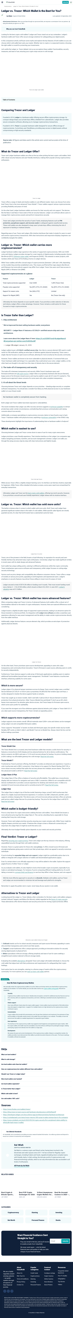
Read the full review (30, 771)
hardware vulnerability (49, 417)
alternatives (21, 961)
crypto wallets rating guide (51, 988)
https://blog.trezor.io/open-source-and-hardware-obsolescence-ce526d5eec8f (29, 1112)
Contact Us (20, 1284)
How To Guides (62, 1276)
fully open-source (22, 374)
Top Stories (61, 1281)
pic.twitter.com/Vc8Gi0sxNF (25, 341)
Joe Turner (4, 1197)
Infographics (61, 1279)
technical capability (56, 407)
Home (1, 6)
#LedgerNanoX (60, 338)
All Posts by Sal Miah (21, 1166)
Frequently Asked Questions (63, 1272)
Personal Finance (36, 1284)
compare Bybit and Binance (24, 872)
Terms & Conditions (23, 1279)
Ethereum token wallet (21, 256)
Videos (60, 1284)
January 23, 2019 (25, 345)
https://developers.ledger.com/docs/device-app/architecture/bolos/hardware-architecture (33, 1115)
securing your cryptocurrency (18, 841)
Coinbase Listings (49, 1273)
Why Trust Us (21, 1276)
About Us (19, 1273)
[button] (71, 2)
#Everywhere (9, 341)
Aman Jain (22, 1197)
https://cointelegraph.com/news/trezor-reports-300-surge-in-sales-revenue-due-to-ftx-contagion (35, 1117)
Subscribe (65, 2)
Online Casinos (48, 1279)
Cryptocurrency (7, 6)
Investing (33, 1282)
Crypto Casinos (48, 1276)
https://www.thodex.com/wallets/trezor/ (17, 1109)
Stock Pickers (48, 1284)
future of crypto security (59, 899)
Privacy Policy (21, 1282)
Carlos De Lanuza (42, 1197)
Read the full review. (47, 756)
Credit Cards (34, 1273)
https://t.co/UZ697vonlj (45, 338)
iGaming (33, 1279)
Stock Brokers (48, 1282)
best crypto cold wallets (36, 493)
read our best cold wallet (35, 971)
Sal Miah (19, 1145)
